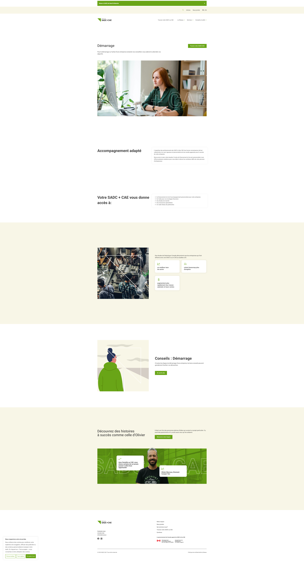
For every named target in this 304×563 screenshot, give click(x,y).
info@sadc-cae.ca (101, 535)
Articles (188, 10)
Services (189, 20)
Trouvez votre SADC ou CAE (165, 20)
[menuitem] (203, 10)
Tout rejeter (20, 556)
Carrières (159, 532)
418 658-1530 (100, 533)
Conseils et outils (200, 20)
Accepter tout (31, 556)
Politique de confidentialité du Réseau (197, 552)
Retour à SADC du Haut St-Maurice (109, 3)
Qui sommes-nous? (162, 527)
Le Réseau (180, 20)
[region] (20, 548)
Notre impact (160, 522)
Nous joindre (196, 10)
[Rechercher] (183, 10)
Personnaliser (10, 556)
